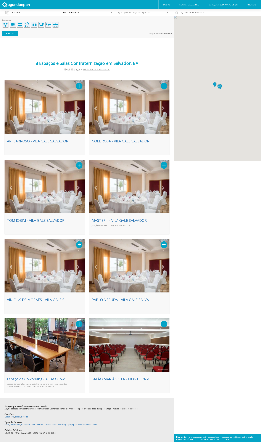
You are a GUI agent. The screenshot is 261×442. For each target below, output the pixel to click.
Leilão (17, 417)
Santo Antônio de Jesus (44, 432)
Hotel (7, 424)
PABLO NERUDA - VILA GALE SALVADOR (124, 299)
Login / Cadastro (189, 4)
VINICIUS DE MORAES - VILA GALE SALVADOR (43, 299)
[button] (11, 107)
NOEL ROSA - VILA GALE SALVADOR (120, 141)
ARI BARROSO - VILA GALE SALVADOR (37, 141)
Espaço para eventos (76, 424)
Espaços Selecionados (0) (223, 4)
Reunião (24, 417)
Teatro (94, 424)
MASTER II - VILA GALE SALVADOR (119, 220)
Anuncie (251, 4)
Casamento (9, 417)
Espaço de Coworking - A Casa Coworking (41, 378)
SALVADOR (26, 432)
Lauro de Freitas (13, 432)
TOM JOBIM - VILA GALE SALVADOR (35, 220)
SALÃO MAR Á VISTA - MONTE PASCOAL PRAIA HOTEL (136, 378)
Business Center (28, 424)
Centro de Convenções (46, 424)
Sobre (166, 4)
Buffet (88, 424)
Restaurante (15, 424)
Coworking (61, 424)
